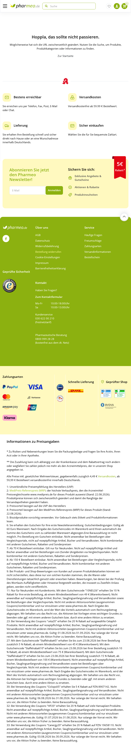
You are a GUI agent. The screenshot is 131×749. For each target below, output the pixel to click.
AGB (38, 235)
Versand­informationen (97, 251)
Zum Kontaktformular (48, 297)
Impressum (42, 263)
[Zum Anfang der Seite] (124, 217)
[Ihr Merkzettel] (109, 6)
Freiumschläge (92, 240)
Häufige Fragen (93, 235)
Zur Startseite (65, 56)
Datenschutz (42, 240)
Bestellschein (92, 257)
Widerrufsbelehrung (47, 246)
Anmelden (54, 190)
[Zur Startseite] (25, 6)
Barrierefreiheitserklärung (50, 268)
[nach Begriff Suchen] (45, 6)
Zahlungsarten (92, 246)
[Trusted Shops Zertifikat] (9, 286)
